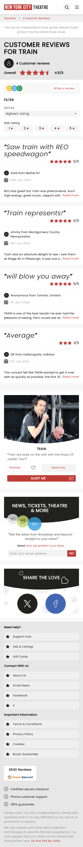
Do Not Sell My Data (45, 841)
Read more (71, 195)
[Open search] (67, 7)
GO (71, 553)
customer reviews (36, 18)
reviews (10, 18)
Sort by (9, 108)
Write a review (64, 88)
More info (58, 468)
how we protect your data (45, 546)
